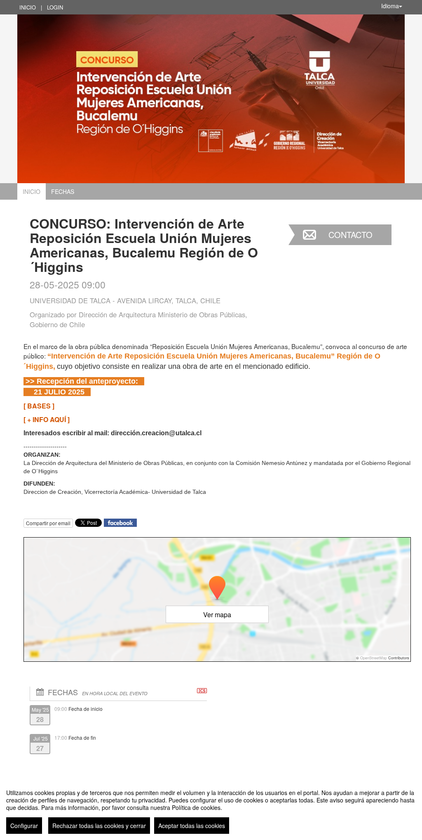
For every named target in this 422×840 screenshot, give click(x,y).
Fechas (62, 191)
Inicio (27, 7)
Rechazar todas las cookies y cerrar (99, 825)
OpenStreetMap (373, 658)
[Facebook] (120, 522)
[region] (211, 808)
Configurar (24, 825)
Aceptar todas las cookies (191, 825)
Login (55, 7)
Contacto (350, 235)
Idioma (390, 6)
